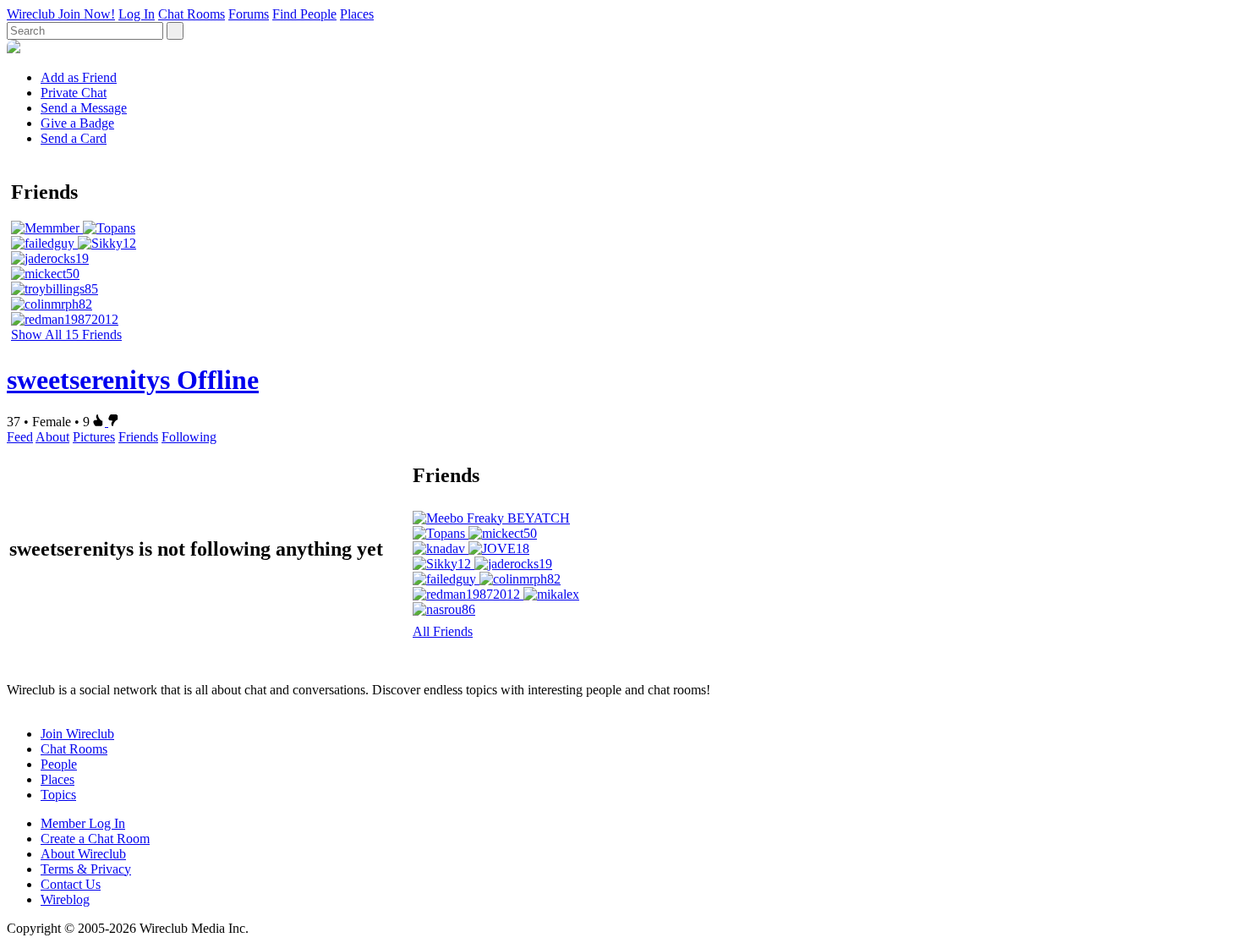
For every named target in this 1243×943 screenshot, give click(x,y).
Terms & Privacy (86, 869)
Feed (20, 437)
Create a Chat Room (95, 838)
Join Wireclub (77, 733)
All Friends (443, 631)
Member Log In (83, 823)
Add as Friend (79, 77)
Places (357, 14)
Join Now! (86, 14)
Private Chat (74, 92)
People (59, 764)
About (52, 437)
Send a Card (74, 138)
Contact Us (71, 884)
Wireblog (65, 899)
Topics (58, 794)
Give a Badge (77, 123)
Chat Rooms (191, 14)
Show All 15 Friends (66, 334)
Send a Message (84, 108)
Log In (136, 14)
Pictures (94, 437)
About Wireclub (83, 854)
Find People (304, 14)
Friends (138, 437)
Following (189, 437)
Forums (248, 14)
